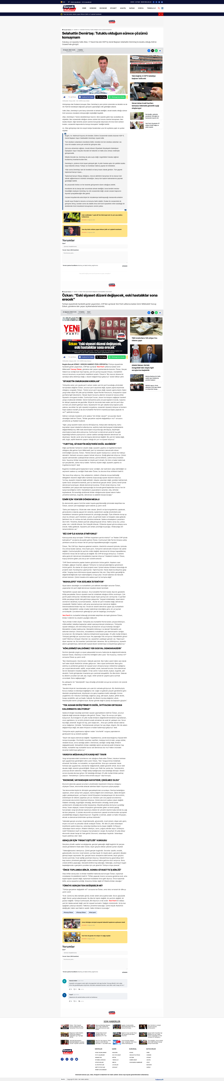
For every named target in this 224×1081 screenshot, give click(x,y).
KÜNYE (132, 2)
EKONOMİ (149, 1064)
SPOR (148, 1062)
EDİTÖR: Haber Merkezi (85, 361)
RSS (63, 1079)
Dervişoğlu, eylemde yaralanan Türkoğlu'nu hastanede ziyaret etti (152, 116)
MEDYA (114, 1062)
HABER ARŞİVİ (133, 1059)
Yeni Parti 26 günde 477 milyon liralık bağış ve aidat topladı (152, 125)
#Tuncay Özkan (68, 912)
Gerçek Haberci (67, 29)
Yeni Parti (100, 367)
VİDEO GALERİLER (75, 2)
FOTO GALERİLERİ (100, 1055)
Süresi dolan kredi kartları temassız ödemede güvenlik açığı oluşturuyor (83, 14)
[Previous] (159, 14)
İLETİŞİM (137, 2)
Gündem (76, 29)
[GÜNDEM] (146, 64)
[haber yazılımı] (159, 1079)
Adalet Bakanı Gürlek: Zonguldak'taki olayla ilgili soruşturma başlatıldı (143, 367)
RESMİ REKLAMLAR (146, 2)
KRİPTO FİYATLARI (100, 1067)
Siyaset (75, 291)
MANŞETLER (98, 1057)
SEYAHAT (114, 1067)
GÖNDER (124, 266)
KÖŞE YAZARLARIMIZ (100, 1052)
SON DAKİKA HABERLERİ (136, 1062)
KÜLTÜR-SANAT (116, 1055)
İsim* (64, 243)
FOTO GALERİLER (86, 2)
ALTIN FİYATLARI (99, 1064)
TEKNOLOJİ (115, 1059)
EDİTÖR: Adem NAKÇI (84, 101)
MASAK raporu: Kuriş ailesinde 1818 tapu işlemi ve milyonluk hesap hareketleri (153, 387)
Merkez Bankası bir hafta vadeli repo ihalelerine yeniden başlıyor (152, 378)
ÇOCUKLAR (115, 1064)
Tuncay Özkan (76, 369)
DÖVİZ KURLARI (99, 1062)
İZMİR (148, 1052)
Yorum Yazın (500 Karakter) (70, 250)
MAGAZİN (114, 1052)
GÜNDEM (149, 1055)
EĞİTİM (114, 1057)
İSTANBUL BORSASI (100, 1059)
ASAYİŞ (148, 1059)
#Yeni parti (92, 912)
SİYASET (149, 1057)
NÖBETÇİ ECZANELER (100, 1069)
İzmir (88, 312)
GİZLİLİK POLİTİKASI (135, 1055)
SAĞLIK (148, 1067)
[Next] (162, 14)
